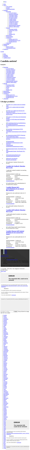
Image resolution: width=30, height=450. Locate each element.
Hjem (4, 4)
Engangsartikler (9, 36)
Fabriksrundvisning (10, 9)
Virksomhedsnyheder (10, 48)
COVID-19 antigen (13, 22)
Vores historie (9, 6)
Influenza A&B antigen (14, 26)
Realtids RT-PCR (13, 41)
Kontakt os (5, 49)
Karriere (8, 7)
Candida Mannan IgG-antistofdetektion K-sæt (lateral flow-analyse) (15, 189)
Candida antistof (12, 20)
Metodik (8, 28)
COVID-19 (8, 38)
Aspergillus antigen (13, 15)
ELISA (10, 31)
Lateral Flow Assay (13, 30)
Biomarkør (8, 11)
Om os (4, 5)
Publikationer (6, 44)
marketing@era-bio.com (12, 259)
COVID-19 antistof (13, 24)
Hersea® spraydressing (11, 159)
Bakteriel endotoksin (13, 14)
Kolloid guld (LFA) (13, 39)
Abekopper (8, 43)
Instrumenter (9, 35)
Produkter (5, 10)
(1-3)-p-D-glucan (12, 12)
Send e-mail (3, 271)
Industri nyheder (9, 46)
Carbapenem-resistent (13, 21)
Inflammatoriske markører (14, 25)
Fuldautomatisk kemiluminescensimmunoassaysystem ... (15, 146)
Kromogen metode (13, 29)
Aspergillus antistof (13, 16)
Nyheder (5, 45)
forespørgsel (9, 181)
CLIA (10, 33)
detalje (13, 181)
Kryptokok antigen (13, 17)
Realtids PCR (12, 34)
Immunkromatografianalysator (12, 156)
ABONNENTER (4, 256)
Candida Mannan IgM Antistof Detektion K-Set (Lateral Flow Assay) (15, 232)
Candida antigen (12, 19)
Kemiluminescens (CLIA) (14, 40)
